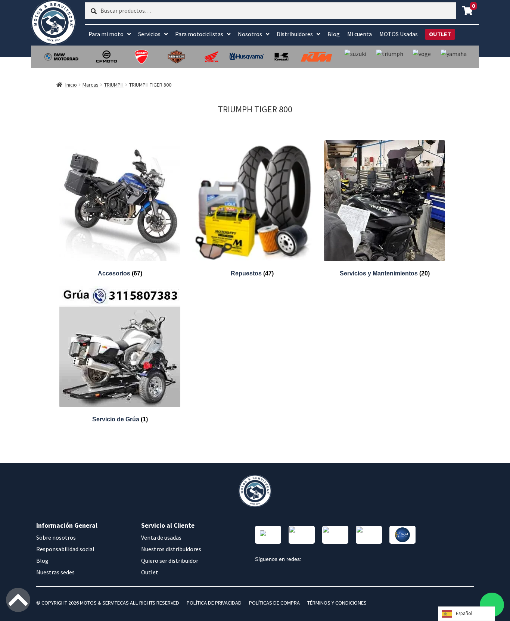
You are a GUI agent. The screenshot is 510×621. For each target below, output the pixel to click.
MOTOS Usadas (398, 34)
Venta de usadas (161, 537)
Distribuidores (295, 34)
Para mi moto (106, 34)
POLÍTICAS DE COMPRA (274, 602)
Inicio (71, 84)
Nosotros (250, 34)
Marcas (91, 84)
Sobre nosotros (56, 537)
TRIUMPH (114, 84)
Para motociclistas (199, 34)
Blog (333, 34)
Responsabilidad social (65, 549)
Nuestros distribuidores (171, 549)
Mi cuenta (359, 34)
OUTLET (440, 34)
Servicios (149, 34)
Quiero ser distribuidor (169, 560)
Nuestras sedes (55, 572)
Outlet (149, 572)
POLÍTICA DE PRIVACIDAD (214, 602)
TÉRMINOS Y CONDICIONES (337, 602)
